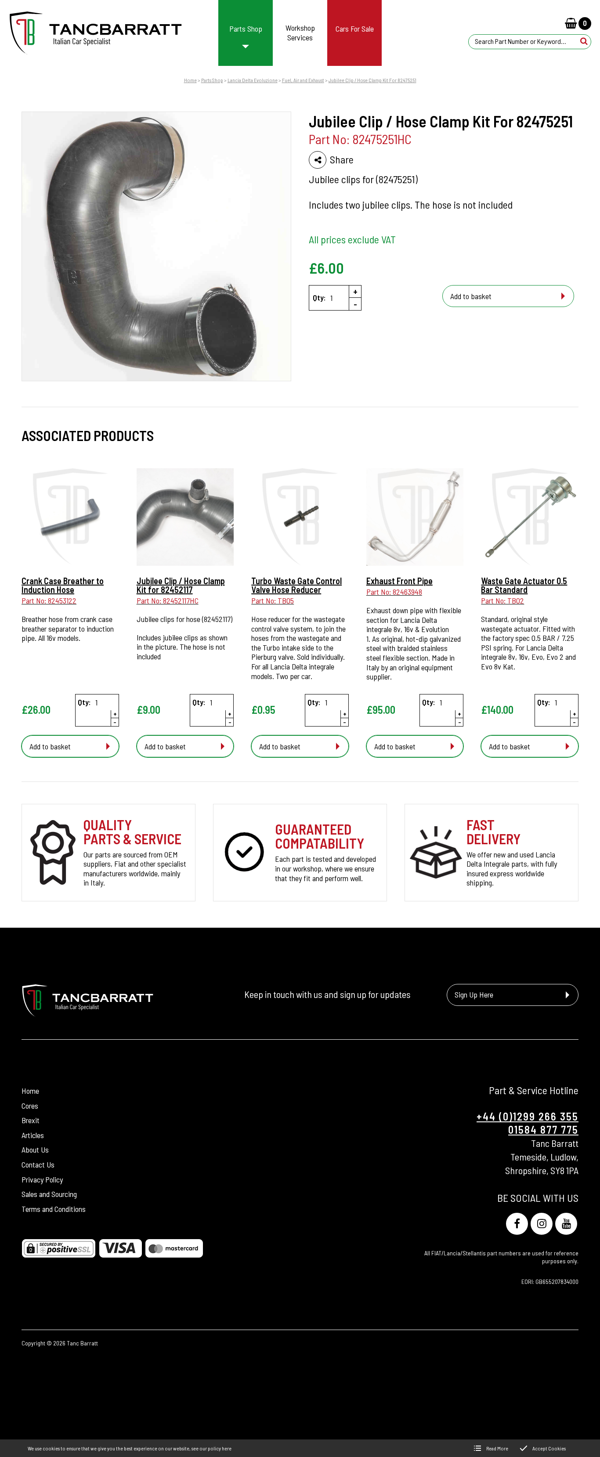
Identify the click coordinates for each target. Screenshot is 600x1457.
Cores (30, 1105)
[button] (584, 41)
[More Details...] (70, 518)
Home (190, 80)
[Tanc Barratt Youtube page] (566, 1223)
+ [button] (355, 291)
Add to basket (471, 296)
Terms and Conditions (54, 1209)
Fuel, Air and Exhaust (303, 80)
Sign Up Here (474, 994)
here (226, 1448)
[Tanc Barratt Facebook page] (517, 1223)
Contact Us (38, 1164)
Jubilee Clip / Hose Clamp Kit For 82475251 (372, 80)
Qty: (319, 297)
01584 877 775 (543, 1129)
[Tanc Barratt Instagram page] (541, 1223)
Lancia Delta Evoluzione (253, 80)
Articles (33, 1135)
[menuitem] (246, 33)
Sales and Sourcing (49, 1194)
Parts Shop (212, 80)
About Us (35, 1150)
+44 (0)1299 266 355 (527, 1116)
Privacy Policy (42, 1179)
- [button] (355, 304)
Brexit (31, 1120)
